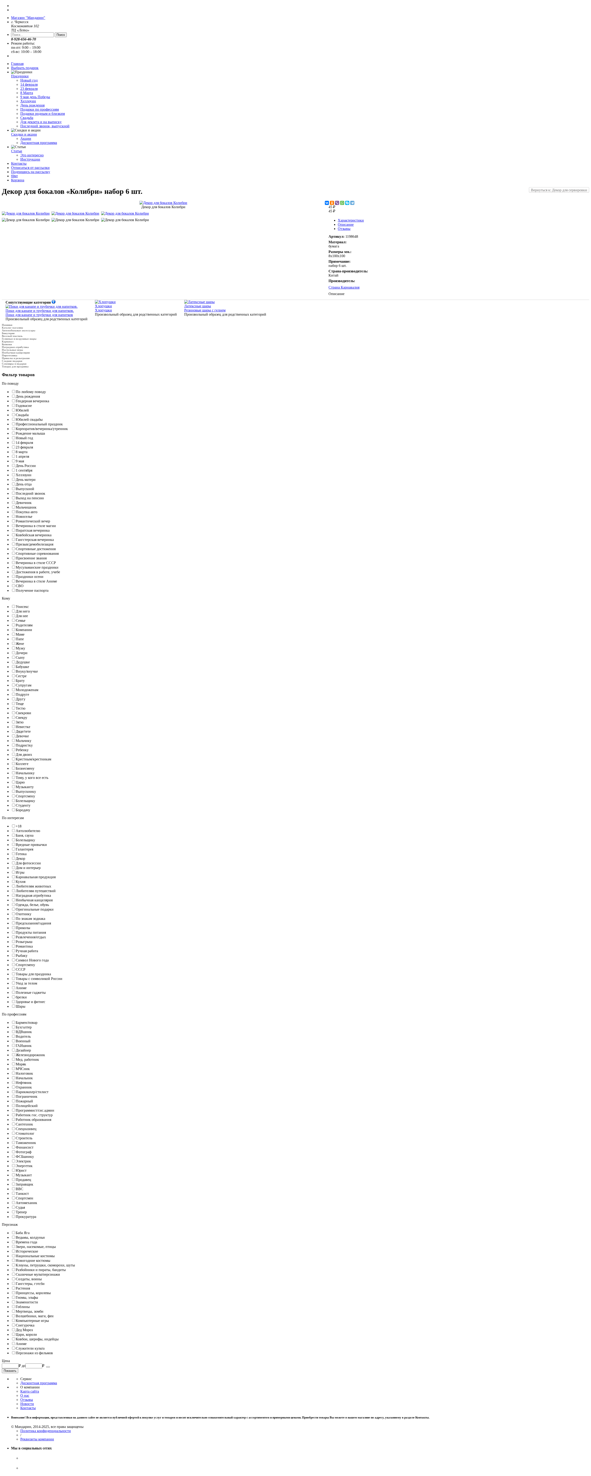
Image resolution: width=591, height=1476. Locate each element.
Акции (25, 138)
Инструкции (30, 159)
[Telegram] (352, 203)
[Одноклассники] (332, 203)
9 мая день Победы (35, 97)
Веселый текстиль (12, 336)
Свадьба (26, 118)
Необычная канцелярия (16, 352)
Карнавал (7, 341)
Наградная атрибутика (15, 347)
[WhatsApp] (342, 203)
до (23, 1366)
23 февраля (29, 89)
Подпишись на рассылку (30, 172)
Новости (27, 1404)
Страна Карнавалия (344, 287)
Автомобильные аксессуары (18, 330)
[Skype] (347, 203)
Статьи (16, 151)
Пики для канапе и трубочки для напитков (40, 313)
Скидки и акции (24, 134)
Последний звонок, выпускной (44, 126)
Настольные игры (12, 349)
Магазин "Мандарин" (28, 18)
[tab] (295, 383)
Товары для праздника (15, 366)
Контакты (19, 163)
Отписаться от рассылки (30, 168)
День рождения (32, 105)
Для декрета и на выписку (41, 122)
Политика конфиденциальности (45, 1431)
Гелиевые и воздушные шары (19, 338)
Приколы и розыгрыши (16, 358)
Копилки (7, 344)
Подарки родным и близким (42, 114)
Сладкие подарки (12, 361)
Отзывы (344, 229)
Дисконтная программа (38, 143)
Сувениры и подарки (14, 363)
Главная (17, 64)
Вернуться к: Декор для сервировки (559, 190)
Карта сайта (29, 1391)
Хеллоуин (28, 101)
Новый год (29, 80)
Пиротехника (9, 355)
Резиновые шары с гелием (205, 308)
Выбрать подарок (25, 68)
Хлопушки (103, 308)
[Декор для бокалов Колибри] (163, 203)
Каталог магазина (12, 327)
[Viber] (337, 203)
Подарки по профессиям (39, 109)
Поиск (61, 35)
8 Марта (26, 93)
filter (14, 176)
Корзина (17, 180)
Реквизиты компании (37, 1439)
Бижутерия (8, 333)
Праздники (20, 76)
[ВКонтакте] (327, 203)
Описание (346, 224)
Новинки (7, 324)
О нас (24, 1395)
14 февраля (29, 84)
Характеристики (351, 220)
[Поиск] (48, 1367)
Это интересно (32, 155)
